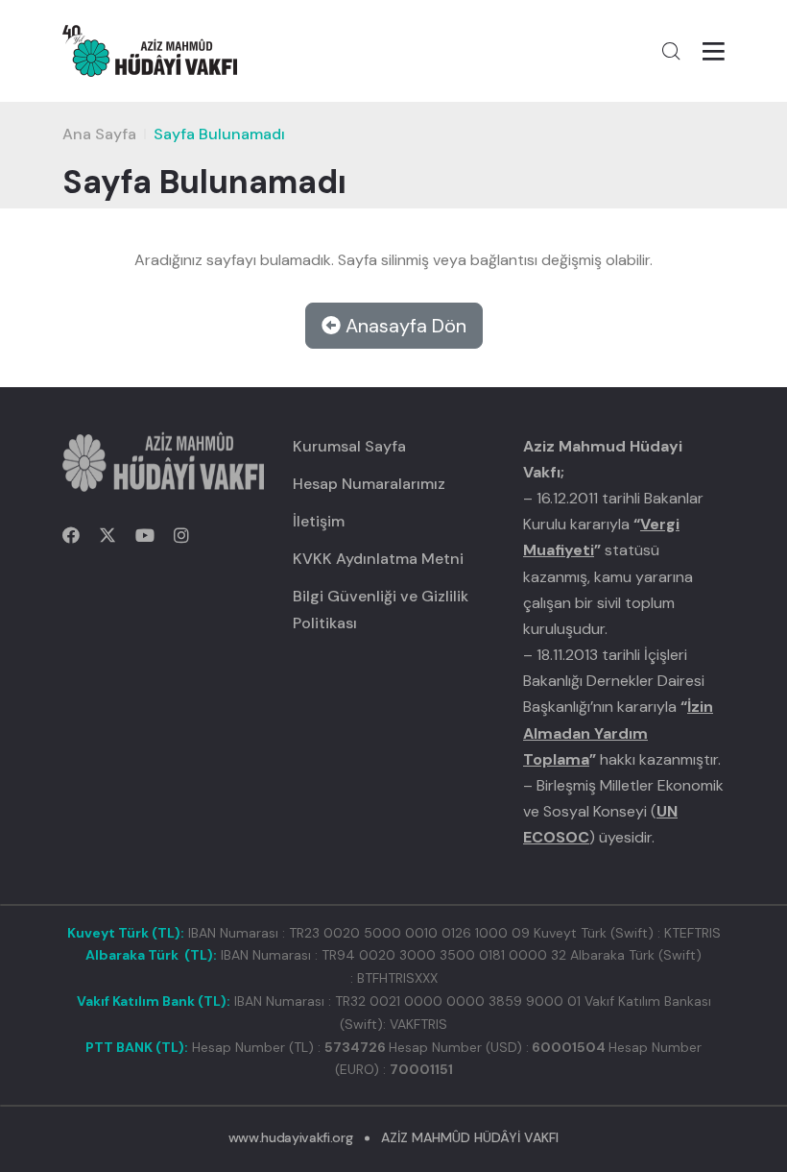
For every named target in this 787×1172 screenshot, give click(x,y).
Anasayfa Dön (403, 325)
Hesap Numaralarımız (369, 484)
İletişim (319, 521)
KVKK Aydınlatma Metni (378, 559)
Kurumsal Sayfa (349, 446)
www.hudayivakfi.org (290, 1137)
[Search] (670, 50)
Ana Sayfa (99, 134)
